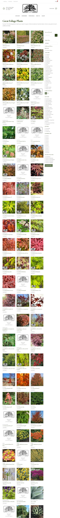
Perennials (48, 74)
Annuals (47, 57)
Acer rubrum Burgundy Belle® (7, 388)
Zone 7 (47, 142)
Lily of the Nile (5, 481)
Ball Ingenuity (48, 103)
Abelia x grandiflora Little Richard (22, 64)
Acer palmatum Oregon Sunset (8, 234)
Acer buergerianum (6, 141)
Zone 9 (47, 145)
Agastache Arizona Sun (20, 482)
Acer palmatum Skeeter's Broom (8, 290)
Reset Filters (48, 165)
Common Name (49, 50)
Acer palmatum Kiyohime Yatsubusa (8, 215)
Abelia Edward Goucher (20, 45)
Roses (47, 75)
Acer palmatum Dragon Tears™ (36, 178)
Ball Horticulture (49, 101)
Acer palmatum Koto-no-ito (21, 215)
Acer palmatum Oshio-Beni (7, 253)
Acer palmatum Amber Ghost (21, 159)
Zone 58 (47, 152)
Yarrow (18, 443)
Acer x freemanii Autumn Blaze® (36, 425)
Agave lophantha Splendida (21, 501)
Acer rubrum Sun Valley (20, 407)
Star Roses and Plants (50, 122)
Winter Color (48, 88)
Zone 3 (47, 137)
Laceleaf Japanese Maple (20, 367)
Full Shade (48, 128)
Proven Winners (49, 117)
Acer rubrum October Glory (21, 388)
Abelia (18, 44)
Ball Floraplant (48, 100)
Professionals (31, 15)
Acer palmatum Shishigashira (35, 271)
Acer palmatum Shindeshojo (21, 271)
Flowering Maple (5, 120)
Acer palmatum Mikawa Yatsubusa (36, 215)
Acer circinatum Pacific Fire (21, 141)
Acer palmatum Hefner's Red (35, 197)
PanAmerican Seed (49, 114)
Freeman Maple (33, 424)
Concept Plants (49, 107)
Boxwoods (48, 58)
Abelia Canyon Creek (6, 45)
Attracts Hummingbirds (50, 159)
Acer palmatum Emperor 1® (7, 197)
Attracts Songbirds (49, 162)
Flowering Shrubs (49, 66)
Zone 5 (47, 139)
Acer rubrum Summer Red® (7, 407)
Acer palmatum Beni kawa (21, 178)
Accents (47, 56)
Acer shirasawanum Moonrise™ (8, 425)
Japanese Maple (33, 120)
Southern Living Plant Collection (49, 120)
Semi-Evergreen (49, 77)
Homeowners (24, 15)
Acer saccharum (33, 407)
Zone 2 (47, 135)
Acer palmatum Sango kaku (7, 271)
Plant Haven (48, 115)
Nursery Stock (48, 71)
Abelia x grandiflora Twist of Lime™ (36, 82)
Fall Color (48, 63)
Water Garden (48, 87)
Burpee (47, 105)
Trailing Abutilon (33, 101)
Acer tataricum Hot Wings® (21, 425)
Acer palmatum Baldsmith (7, 178)
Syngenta (48, 124)
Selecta (47, 118)
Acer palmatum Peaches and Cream (22, 253)
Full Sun (47, 129)
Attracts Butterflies (49, 158)
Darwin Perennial (49, 108)
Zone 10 (47, 146)
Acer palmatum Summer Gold (35, 290)
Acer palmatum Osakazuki (35, 234)
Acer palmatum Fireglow (21, 197)
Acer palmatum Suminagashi (21, 290)
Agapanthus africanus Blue (7, 482)
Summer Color (49, 82)
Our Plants (17, 15)
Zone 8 (47, 144)
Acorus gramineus (19, 464)
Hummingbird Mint (20, 481)
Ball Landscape (49, 104)
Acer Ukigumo (33, 121)
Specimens (48, 80)
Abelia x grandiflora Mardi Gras (36, 64)
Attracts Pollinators (49, 161)
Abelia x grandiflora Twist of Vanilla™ (23, 102)
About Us (5, 1)
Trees (47, 84)
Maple (3, 443)
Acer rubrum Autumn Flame (35, 368)
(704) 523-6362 (52, 8)
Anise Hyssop (33, 481)
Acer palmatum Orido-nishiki (21, 234)
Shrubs (47, 78)
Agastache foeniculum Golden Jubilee (8, 501)
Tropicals (47, 54)
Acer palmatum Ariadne (34, 159)
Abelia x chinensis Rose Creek (35, 45)
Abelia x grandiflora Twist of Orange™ (9, 102)
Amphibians (48, 156)
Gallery (43, 15)
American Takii (49, 98)
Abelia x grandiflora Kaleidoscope (8, 64)
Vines (47, 85)
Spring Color (48, 81)
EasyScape (48, 110)
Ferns (47, 64)
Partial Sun (48, 131)
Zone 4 (47, 138)
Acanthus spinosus (20, 121)
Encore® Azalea (49, 111)
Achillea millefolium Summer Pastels (8, 464)
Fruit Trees (48, 67)
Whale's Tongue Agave (34, 500)
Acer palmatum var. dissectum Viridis (9, 368)
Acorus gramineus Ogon (35, 464)
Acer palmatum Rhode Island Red (36, 253)
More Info (5, 47)
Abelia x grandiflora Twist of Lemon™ (23, 82)
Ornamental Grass (49, 73)
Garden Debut (48, 113)
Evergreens (48, 61)
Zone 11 (47, 148)
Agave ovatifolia (33, 501)
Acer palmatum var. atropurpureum (22, 309)
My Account (16, 1)
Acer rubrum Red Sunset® (35, 388)
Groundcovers (48, 68)
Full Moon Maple (5, 424)
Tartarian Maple (19, 424)
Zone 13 (47, 151)
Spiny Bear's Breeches (20, 120)
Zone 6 (47, 141)
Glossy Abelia (5, 44)
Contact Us (10, 1)
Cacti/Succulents (49, 60)
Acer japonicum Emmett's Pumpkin (8, 159)
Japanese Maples (49, 70)
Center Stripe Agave (20, 500)
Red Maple (32, 367)
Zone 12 (47, 149)
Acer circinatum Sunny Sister (35, 141)
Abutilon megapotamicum (35, 102)
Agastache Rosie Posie (34, 482)
